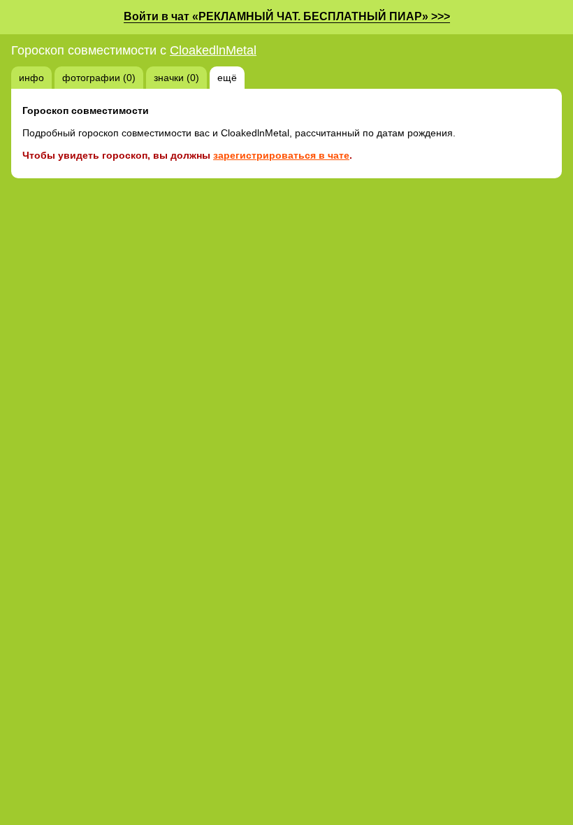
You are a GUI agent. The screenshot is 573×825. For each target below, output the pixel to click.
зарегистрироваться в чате (281, 155)
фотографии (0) (99, 77)
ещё (227, 77)
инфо (31, 77)
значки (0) (176, 77)
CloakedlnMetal (213, 50)
